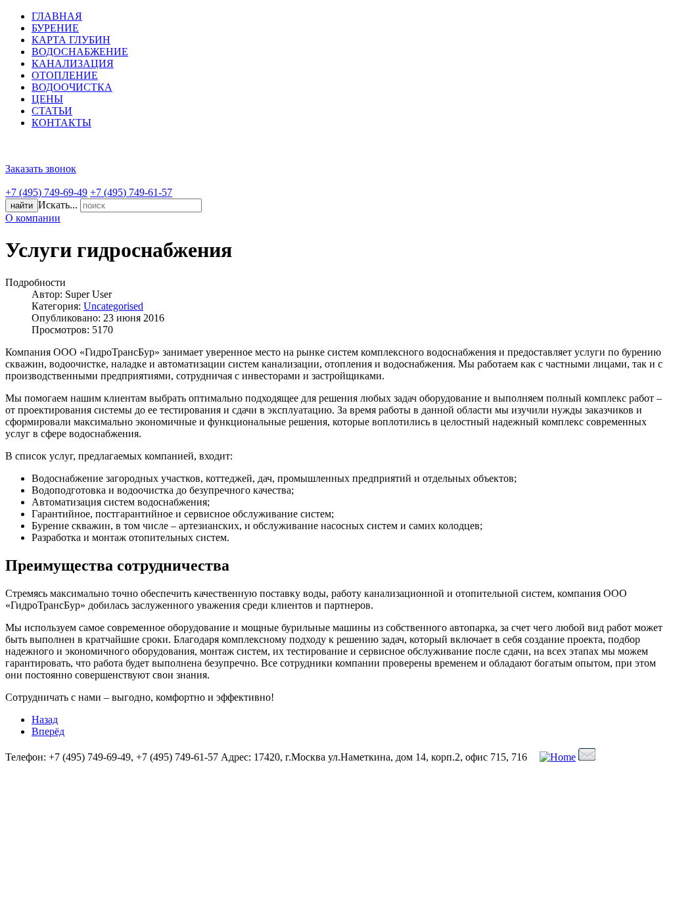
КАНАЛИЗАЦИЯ (73, 63)
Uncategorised (113, 306)
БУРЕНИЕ (55, 28)
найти (22, 205)
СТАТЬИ (52, 110)
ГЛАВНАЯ (57, 16)
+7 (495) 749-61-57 (131, 192)
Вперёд (48, 731)
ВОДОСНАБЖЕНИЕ (80, 51)
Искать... (58, 204)
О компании (32, 218)
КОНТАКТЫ (61, 122)
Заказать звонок (40, 168)
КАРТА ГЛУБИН (71, 39)
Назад (45, 719)
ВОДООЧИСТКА (72, 87)
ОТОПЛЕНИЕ (65, 75)
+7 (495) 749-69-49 (46, 192)
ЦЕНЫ (47, 99)
